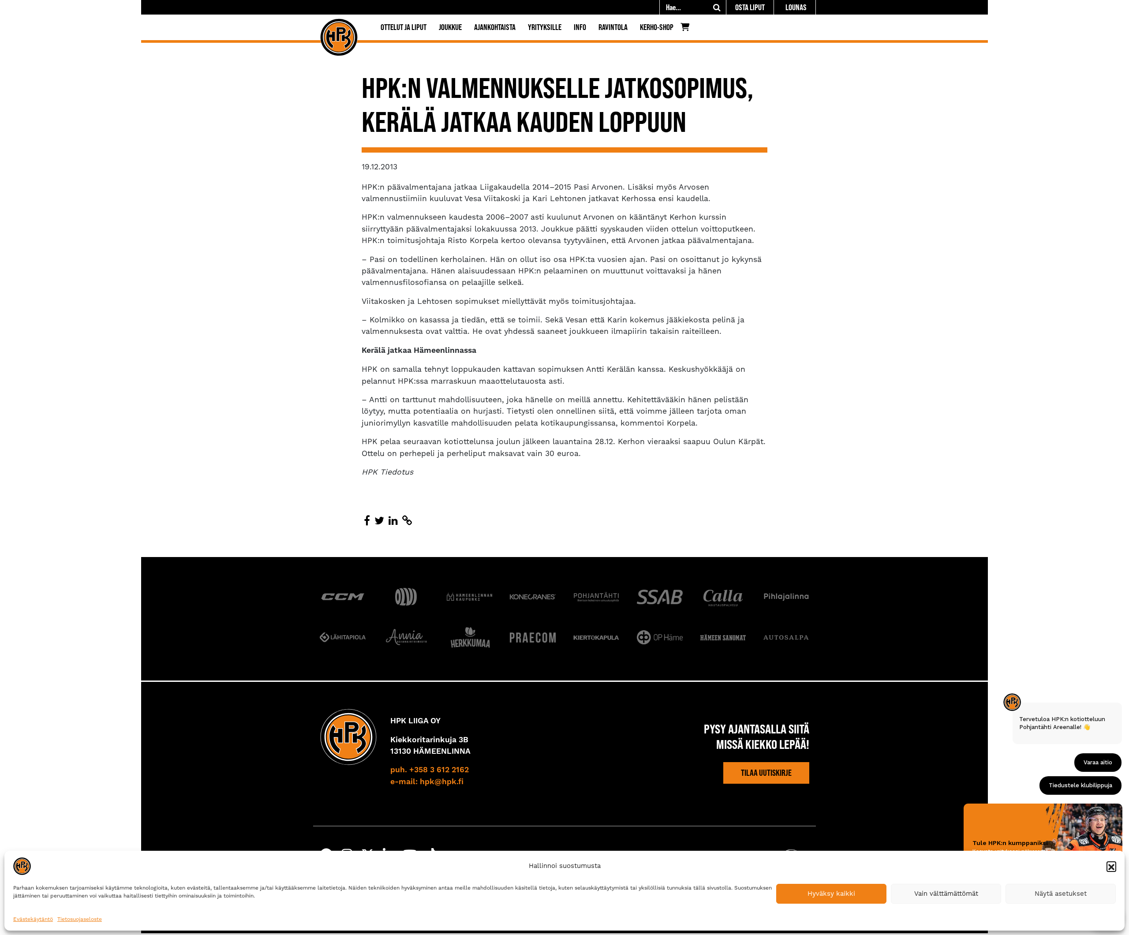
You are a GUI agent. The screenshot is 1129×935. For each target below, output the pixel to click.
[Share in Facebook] (367, 521)
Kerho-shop (656, 27)
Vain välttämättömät (946, 894)
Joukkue (450, 27)
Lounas (796, 7)
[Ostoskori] (687, 29)
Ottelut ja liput (403, 27)
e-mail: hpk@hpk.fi (427, 782)
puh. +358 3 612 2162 (429, 770)
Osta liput (750, 7)
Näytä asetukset (1061, 894)
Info (580, 27)
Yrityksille (544, 27)
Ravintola (613, 27)
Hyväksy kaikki (831, 894)
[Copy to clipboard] (407, 521)
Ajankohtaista (495, 27)
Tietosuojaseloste (79, 919)
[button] (1111, 866)
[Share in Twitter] (379, 521)
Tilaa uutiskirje (766, 773)
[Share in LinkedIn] (393, 521)
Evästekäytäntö (33, 919)
